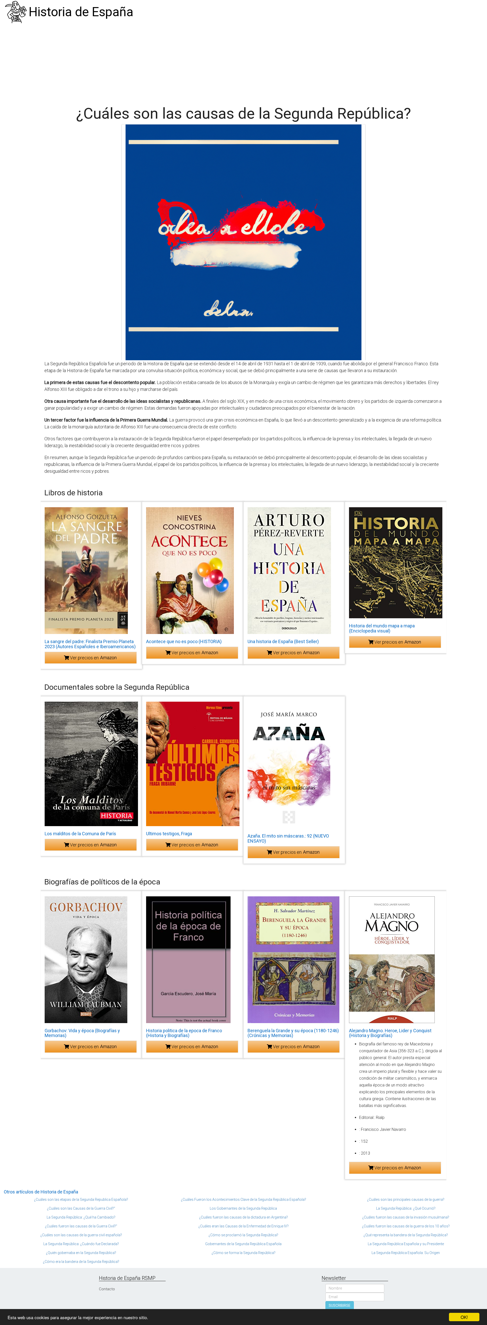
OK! (464, 1317)
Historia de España (81, 12)
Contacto (107, 1289)
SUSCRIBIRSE (340, 1305)
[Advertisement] (243, 62)
